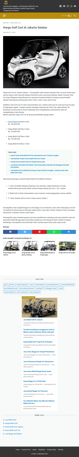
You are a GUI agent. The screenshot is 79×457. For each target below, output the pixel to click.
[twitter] (25, 232)
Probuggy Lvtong (50, 288)
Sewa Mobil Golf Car (12, 430)
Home (18, 449)
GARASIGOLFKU (42, 454)
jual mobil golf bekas (67, 284)
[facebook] (61, 6)
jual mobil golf (39, 284)
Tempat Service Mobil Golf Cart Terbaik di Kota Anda (28, 162)
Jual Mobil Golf (10, 420)
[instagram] (68, 6)
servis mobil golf (22, 292)
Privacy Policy (51, 449)
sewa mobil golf (35, 292)
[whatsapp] (71, 6)
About (34, 449)
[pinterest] (39, 232)
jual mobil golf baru (53, 284)
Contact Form (26, 449)
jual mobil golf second (27, 288)
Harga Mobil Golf (14, 122)
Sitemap (60, 449)
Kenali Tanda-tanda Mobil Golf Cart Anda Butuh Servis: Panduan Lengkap (35, 155)
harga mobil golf (22, 284)
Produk (60, 288)
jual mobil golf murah (10, 288)
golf (5, 284)
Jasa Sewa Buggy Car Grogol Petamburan (38, 352)
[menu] (5, 15)
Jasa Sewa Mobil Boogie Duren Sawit (37, 371)
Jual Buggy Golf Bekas (13, 434)
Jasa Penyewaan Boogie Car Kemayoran (38, 362)
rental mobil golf (9, 292)
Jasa (31, 284)
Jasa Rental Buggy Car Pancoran (35, 391)
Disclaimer (41, 449)
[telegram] (68, 232)
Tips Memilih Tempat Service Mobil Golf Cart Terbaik (28, 159)
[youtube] (64, 6)
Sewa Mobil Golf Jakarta (14, 427)
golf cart (11, 284)
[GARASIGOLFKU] (7, 2)
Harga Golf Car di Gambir (67, 253)
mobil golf (39, 288)
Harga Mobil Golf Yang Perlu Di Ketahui (37, 342)
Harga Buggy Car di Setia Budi (34, 381)
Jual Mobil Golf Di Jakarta (33, 320)
